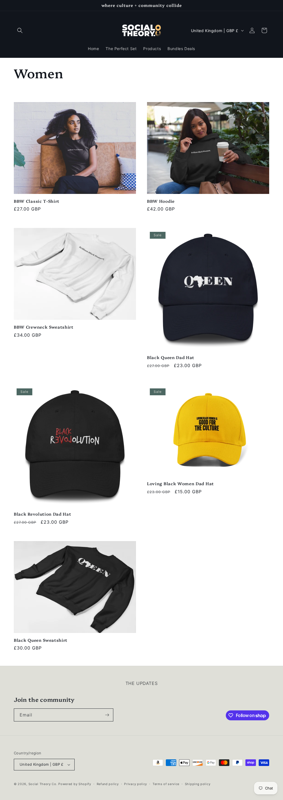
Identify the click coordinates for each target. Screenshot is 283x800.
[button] (20, 30)
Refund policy (108, 784)
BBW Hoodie (161, 201)
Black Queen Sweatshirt (40, 640)
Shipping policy (198, 784)
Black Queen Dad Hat (170, 357)
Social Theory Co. (42, 784)
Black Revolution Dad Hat (42, 514)
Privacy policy (135, 784)
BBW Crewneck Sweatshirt (44, 327)
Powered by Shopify (74, 784)
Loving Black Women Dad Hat (180, 483)
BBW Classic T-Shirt (36, 201)
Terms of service (166, 784)
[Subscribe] (107, 714)
